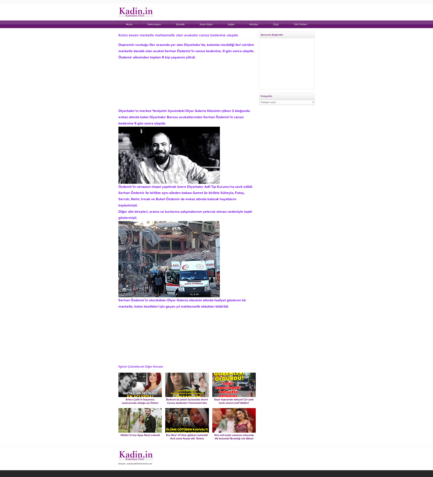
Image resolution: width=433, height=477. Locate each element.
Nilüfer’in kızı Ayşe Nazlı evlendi (140, 435)
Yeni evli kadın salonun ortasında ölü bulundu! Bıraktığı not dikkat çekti (234, 438)
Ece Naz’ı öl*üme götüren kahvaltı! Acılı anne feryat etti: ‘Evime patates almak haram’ (187, 438)
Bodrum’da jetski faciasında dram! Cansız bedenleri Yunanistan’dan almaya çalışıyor (187, 403)
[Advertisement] (187, 84)
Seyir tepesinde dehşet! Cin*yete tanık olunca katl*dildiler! (234, 401)
